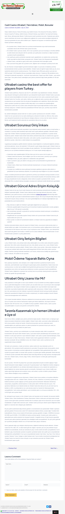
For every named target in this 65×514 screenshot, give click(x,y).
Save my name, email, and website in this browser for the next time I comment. (27, 490)
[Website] (51, 485)
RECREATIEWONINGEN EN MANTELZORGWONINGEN (11, 512)
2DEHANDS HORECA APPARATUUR (27, 510)
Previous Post (12, 448)
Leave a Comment (9, 27)
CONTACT (17, 510)
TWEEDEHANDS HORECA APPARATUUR (43, 510)
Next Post (54, 448)
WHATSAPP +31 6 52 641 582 (8, 510)
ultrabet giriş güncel (41, 194)
